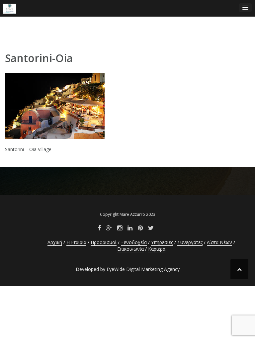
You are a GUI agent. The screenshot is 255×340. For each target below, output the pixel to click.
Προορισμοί (104, 242)
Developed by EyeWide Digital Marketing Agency (128, 269)
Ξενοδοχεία (134, 242)
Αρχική (54, 242)
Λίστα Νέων (219, 242)
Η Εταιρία (76, 242)
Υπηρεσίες (162, 242)
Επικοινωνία (130, 249)
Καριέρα (156, 249)
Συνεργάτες (190, 242)
